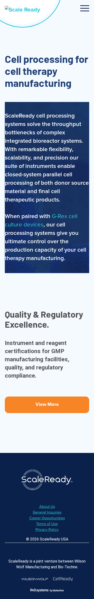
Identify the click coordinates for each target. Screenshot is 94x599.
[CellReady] (63, 579)
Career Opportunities (47, 518)
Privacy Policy (47, 530)
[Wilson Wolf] (34, 579)
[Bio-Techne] (47, 590)
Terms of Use (47, 524)
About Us (47, 507)
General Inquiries (47, 512)
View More (47, 404)
